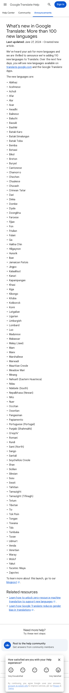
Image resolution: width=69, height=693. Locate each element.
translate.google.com (19, 67)
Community (24, 12)
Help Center (8, 12)
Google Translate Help (24, 4)
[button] (5, 4)
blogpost (11, 582)
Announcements (43, 12)
